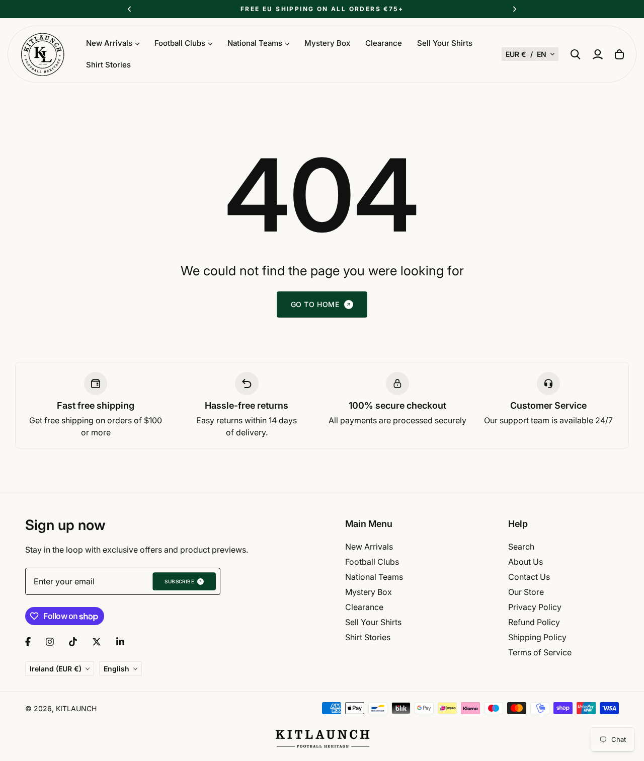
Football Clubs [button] (179, 43)
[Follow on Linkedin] (120, 641)
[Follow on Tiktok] (73, 641)
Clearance (383, 43)
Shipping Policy (537, 637)
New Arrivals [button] (109, 43)
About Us (525, 562)
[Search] (576, 54)
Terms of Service (540, 652)
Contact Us (529, 577)
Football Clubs (372, 562)
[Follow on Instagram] (50, 641)
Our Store (526, 592)
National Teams (374, 577)
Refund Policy (534, 622)
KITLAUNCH (76, 708)
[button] (530, 54)
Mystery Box (327, 43)
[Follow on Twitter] (96, 641)
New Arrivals (369, 547)
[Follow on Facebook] (28, 641)
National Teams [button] (254, 43)
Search (521, 547)
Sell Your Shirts (444, 43)
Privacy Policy (534, 607)
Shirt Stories (108, 64)
